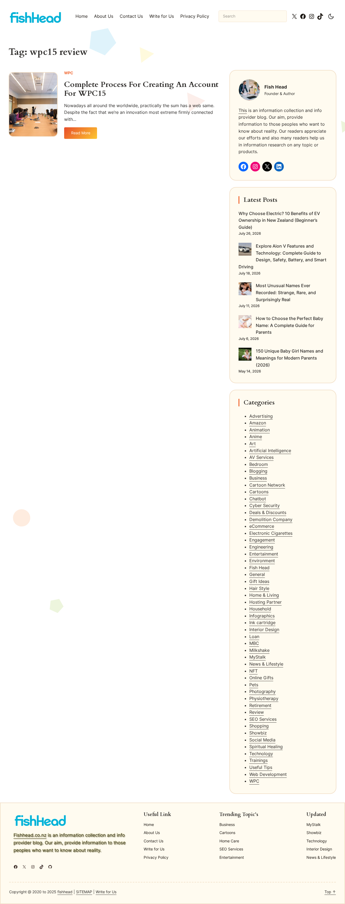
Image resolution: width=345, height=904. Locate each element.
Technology (261, 753)
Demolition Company (270, 519)
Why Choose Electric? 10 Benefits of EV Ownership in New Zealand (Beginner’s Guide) (279, 220)
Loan (254, 636)
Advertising (261, 416)
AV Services (261, 457)
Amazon (257, 422)
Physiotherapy (263, 698)
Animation (259, 429)
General (257, 574)
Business (258, 478)
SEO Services (263, 719)
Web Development (268, 774)
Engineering (261, 547)
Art (252, 443)
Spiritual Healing (266, 746)
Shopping (259, 726)
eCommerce (261, 526)
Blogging (258, 471)
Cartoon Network (267, 485)
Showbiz (258, 733)
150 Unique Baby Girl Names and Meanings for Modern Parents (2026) (289, 357)
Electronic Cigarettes (270, 533)
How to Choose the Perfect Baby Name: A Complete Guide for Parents (289, 325)
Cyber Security (264, 505)
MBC (254, 643)
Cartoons (258, 491)
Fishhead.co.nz (29, 835)
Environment (262, 560)
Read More (84, 135)
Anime (255, 436)
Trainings (258, 760)
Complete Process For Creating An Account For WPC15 (141, 89)
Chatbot (257, 498)
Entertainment (263, 554)
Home (81, 16)
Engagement (262, 540)
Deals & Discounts (267, 512)
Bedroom (258, 464)
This (243, 110)
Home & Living (264, 595)
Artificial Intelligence (270, 450)
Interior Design (264, 629)
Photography (262, 691)
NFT (253, 671)
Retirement (260, 705)
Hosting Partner (265, 602)
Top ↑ (330, 891)
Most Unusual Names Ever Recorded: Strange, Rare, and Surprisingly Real (286, 292)
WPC (68, 73)
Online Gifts (261, 677)
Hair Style (259, 588)
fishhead (65, 891)
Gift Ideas (259, 581)
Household (260, 608)
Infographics (262, 615)
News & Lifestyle (266, 664)
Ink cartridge (262, 622)
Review (256, 712)
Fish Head (259, 567)
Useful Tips (260, 767)
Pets (253, 684)
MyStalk (257, 657)
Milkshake (259, 650)
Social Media (262, 740)
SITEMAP (84, 891)
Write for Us (106, 891)
